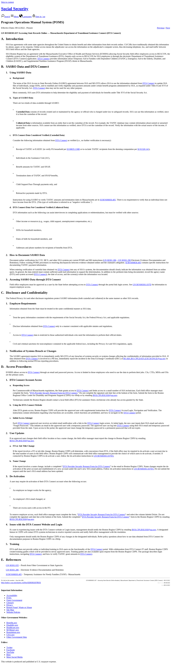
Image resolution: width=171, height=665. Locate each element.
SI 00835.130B (73, 149)
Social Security (14, 8)
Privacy (9, 605)
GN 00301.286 (109, 260)
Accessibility (11, 595)
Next (168, 28)
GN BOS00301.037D (142, 284)
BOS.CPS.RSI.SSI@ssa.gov (105, 395)
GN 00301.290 (124, 260)
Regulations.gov (13, 632)
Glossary (10, 602)
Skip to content (7, 2)
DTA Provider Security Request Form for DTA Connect (53, 393)
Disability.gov (12, 625)
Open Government (14, 600)
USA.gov (10, 635)
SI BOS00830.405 (108, 200)
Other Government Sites (16, 637)
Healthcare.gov (12, 627)
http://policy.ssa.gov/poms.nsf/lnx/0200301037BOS (21, 583)
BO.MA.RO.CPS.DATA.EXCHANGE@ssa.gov (144, 358)
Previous (160, 28)
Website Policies (13, 612)
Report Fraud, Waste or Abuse (19, 607)
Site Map (10, 610)
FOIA (8, 598)
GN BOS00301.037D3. (104, 456)
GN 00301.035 (12, 565)
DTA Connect (43, 59)
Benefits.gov (11, 623)
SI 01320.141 (143, 149)
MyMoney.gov (12, 630)
